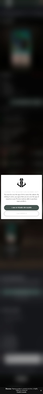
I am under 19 (21, 213)
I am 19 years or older (21, 207)
